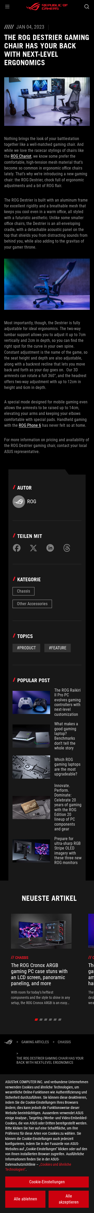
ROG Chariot (21, 156)
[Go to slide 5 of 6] (55, 1020)
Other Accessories (32, 603)
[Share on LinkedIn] (50, 548)
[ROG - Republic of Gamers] (47, 7)
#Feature (57, 647)
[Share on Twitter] (33, 548)
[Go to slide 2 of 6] (41, 1020)
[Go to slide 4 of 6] (50, 1020)
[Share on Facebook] (17, 548)
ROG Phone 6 (30, 425)
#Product (26, 647)
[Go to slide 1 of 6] (36, 1020)
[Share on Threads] (67, 548)
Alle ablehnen (25, 1198)
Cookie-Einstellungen (47, 1181)
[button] (7, 6)
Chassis (23, 591)
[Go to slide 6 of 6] (60, 1020)
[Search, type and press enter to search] (86, 6)
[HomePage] (8, 1042)
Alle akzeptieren (69, 1199)
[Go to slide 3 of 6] (46, 1020)
